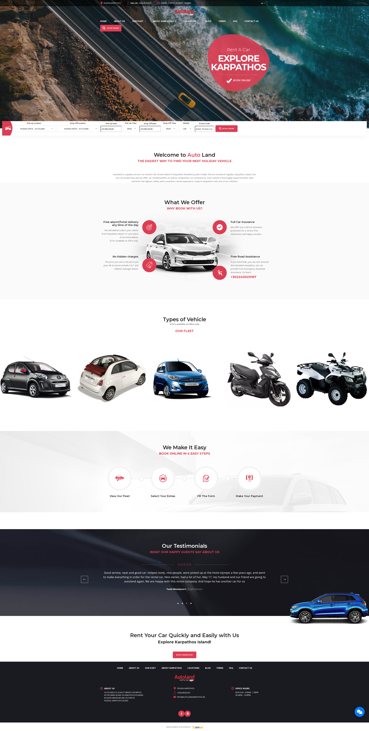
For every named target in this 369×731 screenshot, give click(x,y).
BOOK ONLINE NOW (184, 655)
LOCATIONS (189, 21)
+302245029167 (140, 3)
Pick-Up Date (111, 123)
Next (284, 579)
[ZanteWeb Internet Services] (197, 727)
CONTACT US (251, 21)
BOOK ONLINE (228, 129)
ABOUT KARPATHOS (163, 21)
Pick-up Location (34, 123)
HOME (103, 21)
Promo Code (204, 123)
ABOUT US (119, 21)
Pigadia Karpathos (112, 3)
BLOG (208, 21)
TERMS (222, 21)
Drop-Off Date (150, 123)
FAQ (235, 21)
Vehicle (186, 123)
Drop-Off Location (78, 123)
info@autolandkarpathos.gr (191, 697)
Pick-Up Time (131, 123)
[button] (263, 3)
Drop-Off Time (169, 123)
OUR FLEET (137, 21)
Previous (84, 579)
